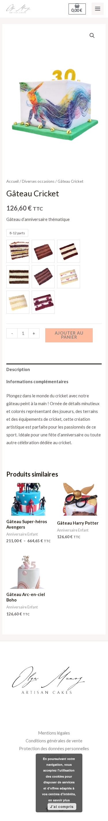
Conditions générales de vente (54, 740)
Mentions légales (54, 732)
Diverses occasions (38, 181)
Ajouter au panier (69, 335)
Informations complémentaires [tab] (37, 381)
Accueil (12, 181)
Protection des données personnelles (54, 748)
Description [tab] (18, 369)
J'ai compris (62, 806)
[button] (92, 35)
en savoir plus (59, 800)
